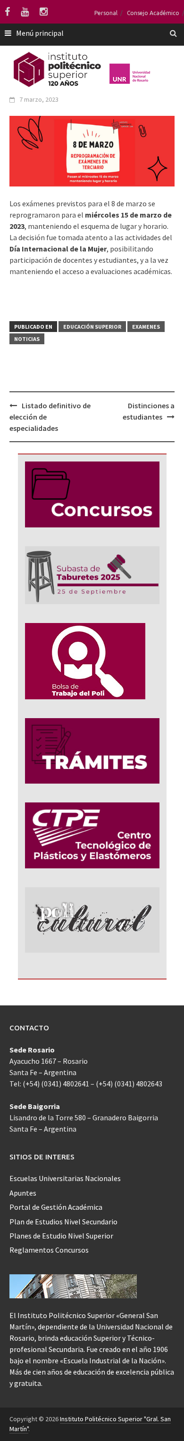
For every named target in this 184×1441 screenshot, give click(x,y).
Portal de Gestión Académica (55, 1207)
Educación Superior (92, 326)
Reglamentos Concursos (49, 1250)
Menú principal (40, 33)
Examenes (146, 326)
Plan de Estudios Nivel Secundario (63, 1221)
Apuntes (22, 1193)
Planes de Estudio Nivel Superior (61, 1235)
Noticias (27, 338)
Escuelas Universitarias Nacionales (65, 1178)
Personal (105, 13)
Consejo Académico (153, 13)
